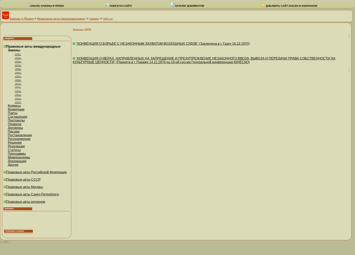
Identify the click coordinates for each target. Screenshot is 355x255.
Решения (15, 142)
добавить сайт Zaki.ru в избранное (291, 6)
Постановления (20, 135)
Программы (17, 153)
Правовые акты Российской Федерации (36, 172)
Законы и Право (21, 18)
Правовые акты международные (61, 18)
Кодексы (14, 105)
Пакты (12, 113)
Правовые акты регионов (25, 201)
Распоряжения (19, 139)
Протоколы (16, 120)
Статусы (14, 150)
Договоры (15, 128)
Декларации (17, 161)
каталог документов (189, 6)
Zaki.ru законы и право (47, 6)
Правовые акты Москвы (24, 187)
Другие (13, 165)
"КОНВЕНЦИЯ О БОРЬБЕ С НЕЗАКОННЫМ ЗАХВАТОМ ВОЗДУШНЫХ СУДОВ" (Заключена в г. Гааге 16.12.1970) (163, 43)
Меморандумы (19, 157)
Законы (94, 18)
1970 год (108, 19)
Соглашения (17, 116)
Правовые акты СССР (23, 179)
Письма (14, 131)
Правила (14, 124)
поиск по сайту (120, 6)
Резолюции (16, 146)
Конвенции (16, 109)
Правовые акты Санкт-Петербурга (32, 194)
